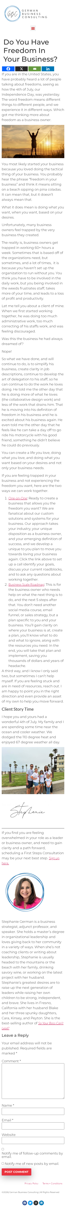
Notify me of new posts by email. (32, 1163)
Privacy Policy (31, 1183)
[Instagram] (36, 1203)
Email (7, 1120)
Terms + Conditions (52, 1183)
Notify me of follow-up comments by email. (32, 1155)
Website (9, 1134)
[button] (33, 28)
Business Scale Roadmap (26, 584)
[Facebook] (8, 68)
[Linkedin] (48, 68)
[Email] (34, 68)
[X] (21, 68)
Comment (11, 1061)
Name (8, 1105)
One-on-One (17, 498)
